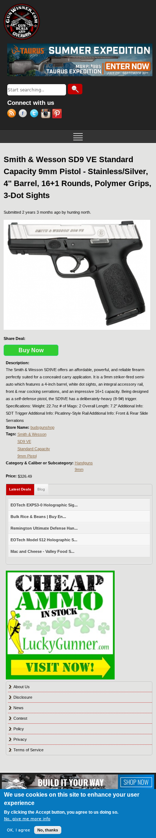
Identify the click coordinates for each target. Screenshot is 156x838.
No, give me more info (27, 819)
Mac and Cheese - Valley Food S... (42, 551)
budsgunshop (42, 427)
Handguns (84, 463)
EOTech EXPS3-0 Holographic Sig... (44, 505)
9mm (79, 469)
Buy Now (31, 350)
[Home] (22, 22)
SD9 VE (24, 441)
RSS (13, 114)
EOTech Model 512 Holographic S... (44, 540)
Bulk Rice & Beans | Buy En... (38, 516)
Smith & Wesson (31, 434)
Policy (18, 729)
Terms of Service (28, 750)
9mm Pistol (27, 456)
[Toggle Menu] (78, 136)
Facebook (24, 114)
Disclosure (22, 697)
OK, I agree (18, 830)
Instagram (46, 114)
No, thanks (47, 830)
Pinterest (57, 114)
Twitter (35, 114)
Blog (41, 489)
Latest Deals (21, 489)
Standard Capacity (33, 449)
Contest (20, 718)
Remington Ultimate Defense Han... (44, 528)
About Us (21, 687)
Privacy (20, 739)
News (18, 708)
